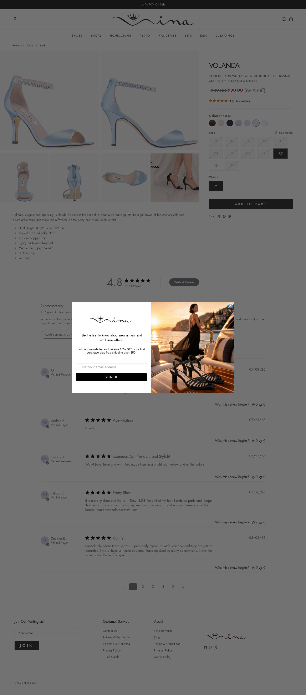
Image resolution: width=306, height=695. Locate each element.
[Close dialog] (230, 306)
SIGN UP (111, 377)
